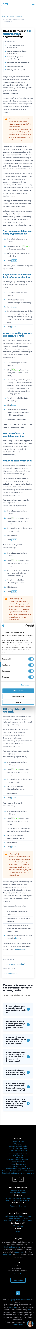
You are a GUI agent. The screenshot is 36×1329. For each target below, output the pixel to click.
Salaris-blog (21, 1164)
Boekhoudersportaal (18, 1190)
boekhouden (19, 1252)
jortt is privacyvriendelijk (18, 1148)
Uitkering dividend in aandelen (16, 70)
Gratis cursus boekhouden (18, 1146)
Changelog (18, 1144)
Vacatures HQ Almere (18, 1206)
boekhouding (8, 1254)
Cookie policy (18, 1157)
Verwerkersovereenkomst (18, 1153)
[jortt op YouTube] (14, 1179)
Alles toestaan (18, 691)
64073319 (12, 1307)
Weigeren (18, 702)
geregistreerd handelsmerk (20, 1300)
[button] (18, 1009)
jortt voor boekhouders (18, 1193)
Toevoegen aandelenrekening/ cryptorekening (16, 46)
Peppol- (13, 1164)
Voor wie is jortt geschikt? (18, 1166)
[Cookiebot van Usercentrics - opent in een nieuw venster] (25, 625)
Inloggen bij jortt (18, 1142)
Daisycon (18, 1232)
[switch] (31, 665)
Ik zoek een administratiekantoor (18, 1198)
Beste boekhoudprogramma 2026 (18, 1169)
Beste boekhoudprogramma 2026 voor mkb (18, 1173)
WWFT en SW (18, 1155)
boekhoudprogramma (12, 1247)
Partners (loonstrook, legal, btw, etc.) (18, 1200)
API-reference (18, 1226)
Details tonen (25, 685)
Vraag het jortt (18, 1280)
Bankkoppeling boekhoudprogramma (18, 1216)
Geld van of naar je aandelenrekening (18, 63)
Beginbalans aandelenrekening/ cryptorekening (17, 52)
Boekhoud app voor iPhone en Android (18, 1221)
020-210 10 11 (18, 1273)
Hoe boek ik (19, 17)
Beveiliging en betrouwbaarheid (18, 1160)
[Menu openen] (33, 4)
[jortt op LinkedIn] (21, 1179)
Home (3, 17)
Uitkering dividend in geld (15, 66)
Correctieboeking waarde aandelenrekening (15, 58)
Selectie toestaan (18, 696)
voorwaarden (18, 1325)
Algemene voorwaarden (18, 1151)
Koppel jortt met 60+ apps (18, 1218)
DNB (28, 1310)
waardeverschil (20, 949)
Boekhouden (10, 17)
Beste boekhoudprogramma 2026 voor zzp (18, 1171)
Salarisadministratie (18, 1162)
